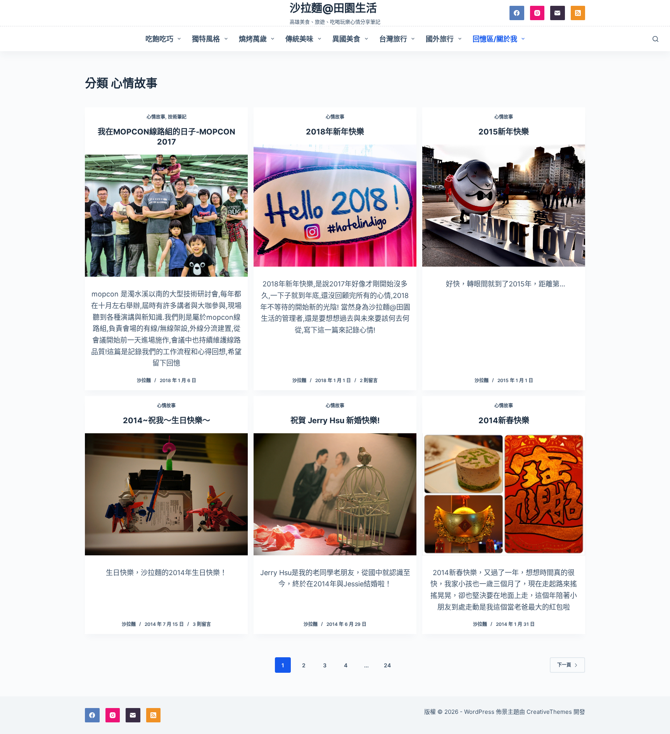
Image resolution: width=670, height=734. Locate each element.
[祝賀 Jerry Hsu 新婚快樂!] (335, 494)
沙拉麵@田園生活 (333, 8)
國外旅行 (440, 39)
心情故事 (156, 117)
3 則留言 (202, 624)
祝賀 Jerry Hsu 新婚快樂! (335, 420)
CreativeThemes (549, 711)
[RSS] (578, 13)
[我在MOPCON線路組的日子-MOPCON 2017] (166, 216)
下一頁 (564, 665)
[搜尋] (655, 39)
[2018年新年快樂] (335, 206)
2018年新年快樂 (335, 131)
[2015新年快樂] (503, 206)
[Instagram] (537, 13)
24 (387, 665)
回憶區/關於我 (495, 39)
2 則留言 (369, 380)
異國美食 (346, 39)
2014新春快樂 (503, 420)
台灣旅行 (393, 39)
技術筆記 (177, 117)
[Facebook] (516, 13)
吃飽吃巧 (159, 39)
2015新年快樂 (503, 131)
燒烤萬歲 (253, 39)
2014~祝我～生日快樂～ (166, 420)
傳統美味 (299, 39)
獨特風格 (206, 39)
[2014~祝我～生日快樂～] (166, 494)
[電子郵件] (557, 13)
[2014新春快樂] (503, 494)
